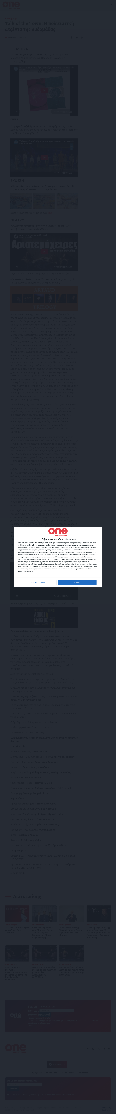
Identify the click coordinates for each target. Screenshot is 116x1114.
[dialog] (58, 557)
